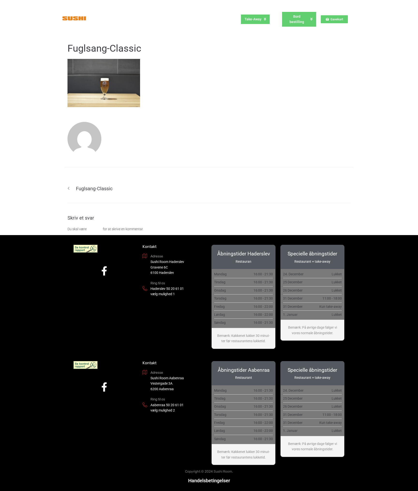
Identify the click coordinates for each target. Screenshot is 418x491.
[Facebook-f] (104, 271)
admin (114, 137)
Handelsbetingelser (209, 480)
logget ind (94, 229)
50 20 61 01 (175, 289)
